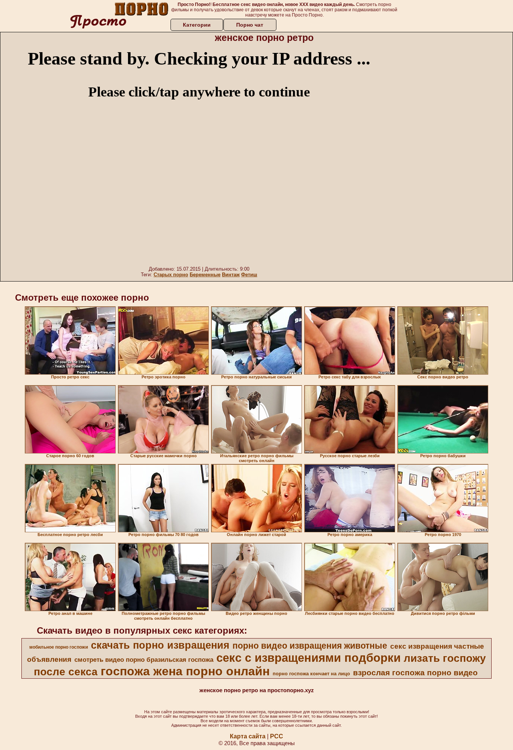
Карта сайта (248, 736)
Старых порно (171, 274)
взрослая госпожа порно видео (415, 672)
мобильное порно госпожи (58, 647)
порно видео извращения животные (309, 646)
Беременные (205, 274)
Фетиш (249, 274)
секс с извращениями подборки (308, 657)
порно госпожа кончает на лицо (311, 673)
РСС (276, 736)
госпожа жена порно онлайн (185, 671)
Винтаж (231, 274)
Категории (197, 25)
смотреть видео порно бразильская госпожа (143, 659)
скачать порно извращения (160, 645)
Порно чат (249, 25)
